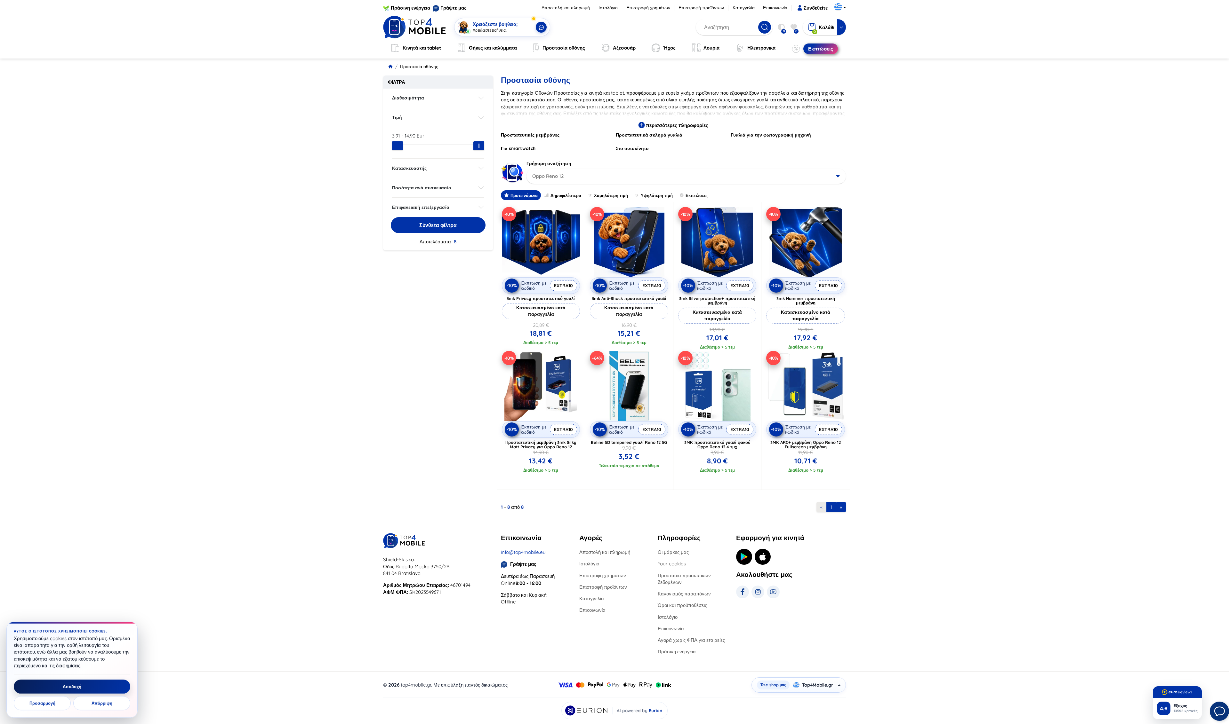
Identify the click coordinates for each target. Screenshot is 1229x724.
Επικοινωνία (775, 8)
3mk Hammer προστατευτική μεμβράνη (805, 300)
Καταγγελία (744, 8)
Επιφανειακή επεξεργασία (420, 207)
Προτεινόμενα (524, 195)
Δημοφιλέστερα (565, 195)
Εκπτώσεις (697, 195)
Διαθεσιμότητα (408, 98)
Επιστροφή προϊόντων (701, 8)
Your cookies (672, 564)
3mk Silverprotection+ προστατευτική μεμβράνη (717, 300)
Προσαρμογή (42, 703)
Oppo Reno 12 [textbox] (548, 176)
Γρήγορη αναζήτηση (548, 163)
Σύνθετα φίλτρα (438, 225)
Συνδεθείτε (816, 8)
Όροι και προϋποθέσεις (682, 605)
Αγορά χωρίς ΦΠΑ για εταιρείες (691, 640)
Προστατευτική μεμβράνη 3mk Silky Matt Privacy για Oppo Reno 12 (540, 444)
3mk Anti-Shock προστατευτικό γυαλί (629, 298)
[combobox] (686, 176)
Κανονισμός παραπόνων (684, 594)
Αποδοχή (72, 686)
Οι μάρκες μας (673, 552)
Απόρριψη (102, 703)
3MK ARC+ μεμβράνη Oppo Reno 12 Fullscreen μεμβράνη (805, 444)
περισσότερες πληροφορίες (676, 125)
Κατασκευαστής (409, 168)
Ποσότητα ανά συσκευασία (421, 188)
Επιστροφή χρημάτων (648, 8)
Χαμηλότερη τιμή (611, 195)
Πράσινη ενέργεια (410, 8)
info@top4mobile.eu (523, 552)
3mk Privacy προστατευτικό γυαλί (541, 298)
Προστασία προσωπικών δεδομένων (684, 578)
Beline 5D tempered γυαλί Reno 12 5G (629, 442)
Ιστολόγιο (608, 8)
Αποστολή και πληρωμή (566, 8)
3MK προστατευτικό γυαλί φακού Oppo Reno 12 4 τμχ (717, 444)
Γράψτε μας (453, 8)
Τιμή (397, 117)
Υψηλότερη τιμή (657, 195)
